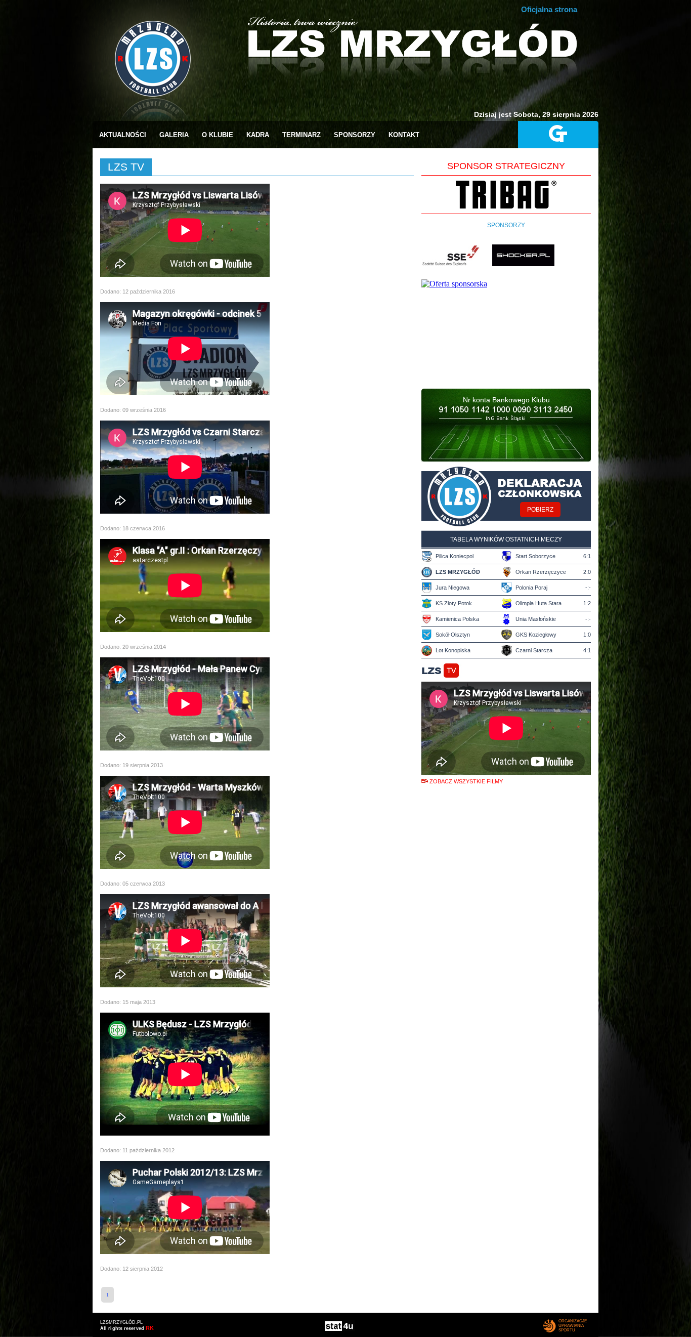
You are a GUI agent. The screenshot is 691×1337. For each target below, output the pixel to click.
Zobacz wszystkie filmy (466, 781)
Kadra (257, 135)
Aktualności (122, 135)
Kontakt (403, 135)
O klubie (217, 135)
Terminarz (301, 135)
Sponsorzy (354, 135)
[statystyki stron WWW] (339, 1328)
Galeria (174, 135)
